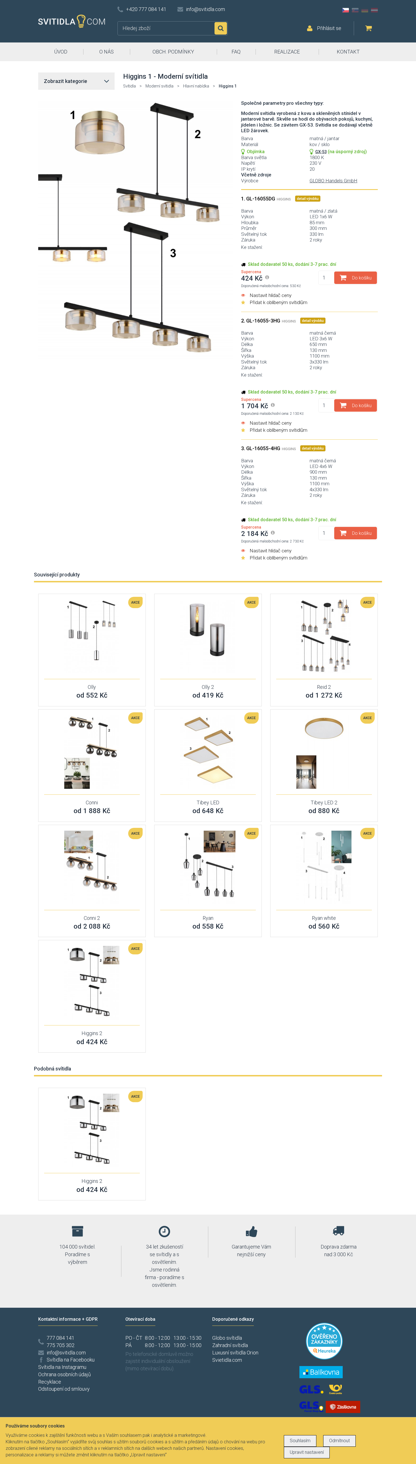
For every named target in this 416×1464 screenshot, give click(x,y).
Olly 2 (208, 687)
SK (355, 10)
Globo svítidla (227, 1338)
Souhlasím (300, 1440)
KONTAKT (348, 52)
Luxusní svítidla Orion (235, 1353)
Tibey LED (208, 802)
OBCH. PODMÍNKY (173, 52)
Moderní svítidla (159, 86)
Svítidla (129, 86)
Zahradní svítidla (230, 1345)
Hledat (221, 28)
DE (364, 10)
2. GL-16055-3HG (268, 321)
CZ (345, 10)
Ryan (208, 918)
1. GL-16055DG (266, 199)
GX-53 (321, 151)
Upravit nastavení (307, 1452)
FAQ (236, 52)
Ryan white (324, 918)
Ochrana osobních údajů (64, 1374)
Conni (92, 802)
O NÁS (106, 52)
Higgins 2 (92, 1033)
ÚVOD (60, 52)
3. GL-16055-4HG (268, 448)
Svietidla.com (227, 1360)
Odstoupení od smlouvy (64, 1389)
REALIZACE (287, 52)
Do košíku (362, 278)
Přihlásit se (329, 28)
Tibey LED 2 (324, 802)
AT (374, 10)
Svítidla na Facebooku (71, 1360)
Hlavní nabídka (196, 86)
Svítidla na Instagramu (62, 1367)
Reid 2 (324, 687)
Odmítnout (339, 1440)
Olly (92, 687)
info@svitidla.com (205, 9)
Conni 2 (92, 918)
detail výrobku (308, 199)
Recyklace (49, 1382)
